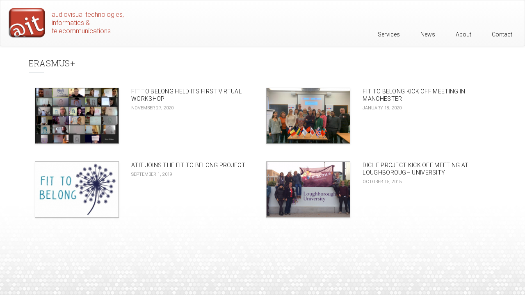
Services (389, 34)
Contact (502, 34)
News (427, 34)
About (463, 34)
